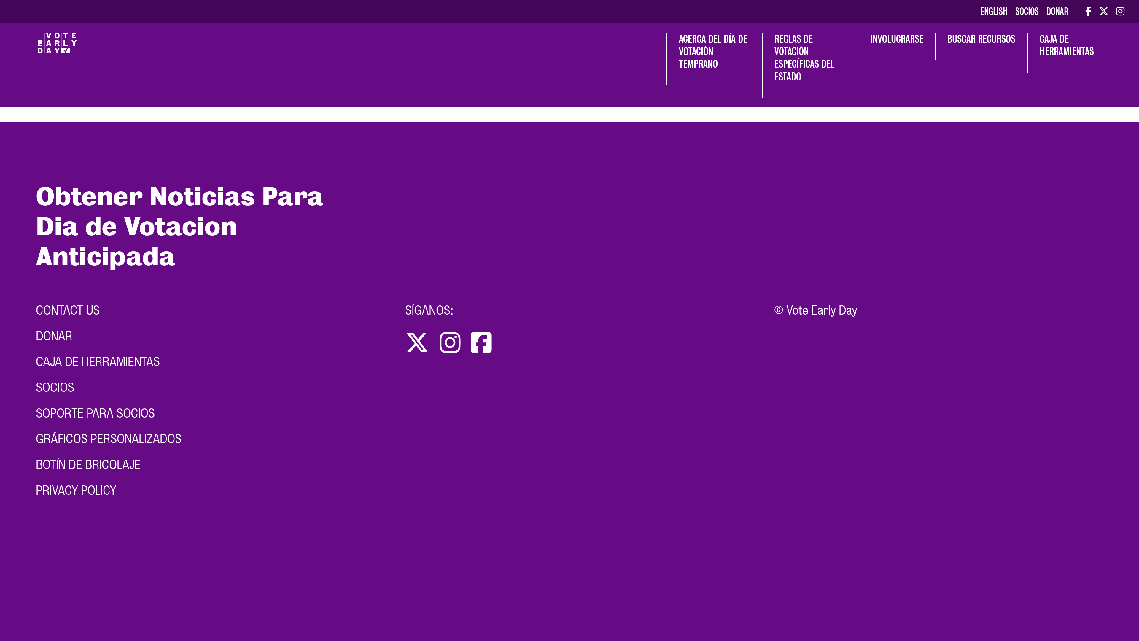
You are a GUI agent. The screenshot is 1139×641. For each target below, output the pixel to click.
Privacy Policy (76, 490)
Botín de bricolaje (88, 464)
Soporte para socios (95, 413)
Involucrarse (896, 39)
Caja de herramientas (1067, 45)
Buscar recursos (981, 39)
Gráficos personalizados (109, 438)
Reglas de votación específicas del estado (805, 58)
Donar (1057, 11)
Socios (1027, 11)
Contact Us (68, 310)
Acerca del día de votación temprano (714, 51)
